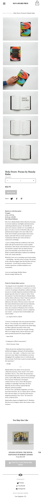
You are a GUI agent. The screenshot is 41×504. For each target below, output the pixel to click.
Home (4, 13)
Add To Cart (11, 192)
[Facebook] (16, 198)
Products (10, 13)
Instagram (21, 489)
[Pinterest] (21, 198)
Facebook (21, 486)
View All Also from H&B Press (21, 464)
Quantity (8, 177)
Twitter (21, 483)
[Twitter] (11, 198)
